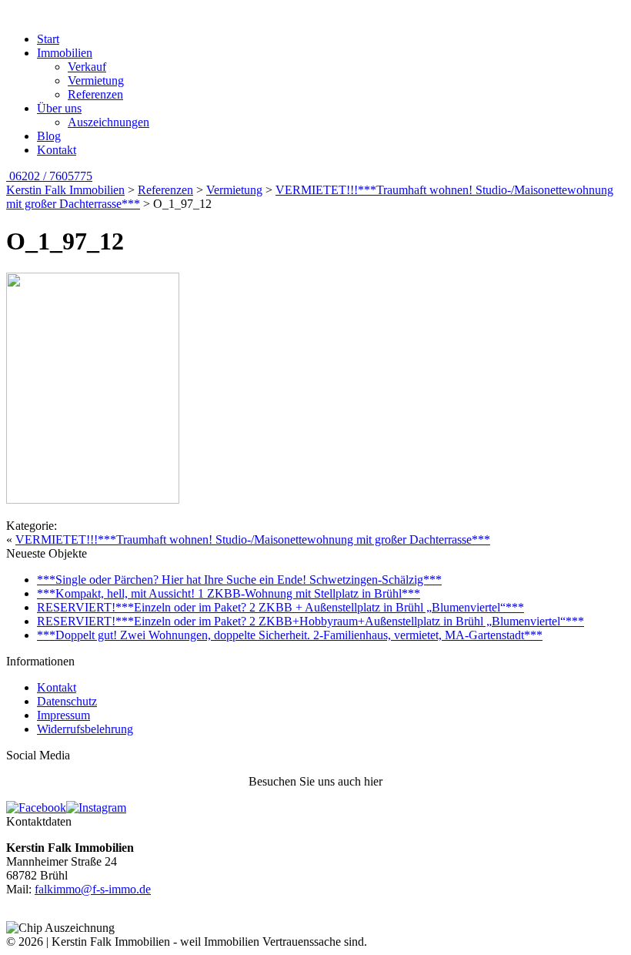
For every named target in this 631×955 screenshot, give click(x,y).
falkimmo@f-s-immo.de (93, 889)
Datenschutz (67, 701)
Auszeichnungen (108, 122)
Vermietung (96, 80)
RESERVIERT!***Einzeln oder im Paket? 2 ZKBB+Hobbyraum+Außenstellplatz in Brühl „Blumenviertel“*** (310, 621)
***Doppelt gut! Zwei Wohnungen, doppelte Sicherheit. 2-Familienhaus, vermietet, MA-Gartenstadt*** (290, 635)
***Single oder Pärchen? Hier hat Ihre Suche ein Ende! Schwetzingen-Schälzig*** (239, 579)
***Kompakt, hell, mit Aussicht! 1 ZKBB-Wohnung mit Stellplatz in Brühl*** (228, 593)
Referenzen (95, 94)
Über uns (59, 108)
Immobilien (64, 52)
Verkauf (87, 66)
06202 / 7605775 (49, 176)
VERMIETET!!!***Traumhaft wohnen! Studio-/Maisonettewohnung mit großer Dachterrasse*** (252, 539)
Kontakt (56, 149)
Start (48, 38)
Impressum (63, 715)
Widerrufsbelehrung (85, 729)
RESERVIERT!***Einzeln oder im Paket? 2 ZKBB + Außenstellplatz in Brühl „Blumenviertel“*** (280, 607)
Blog (49, 135)
